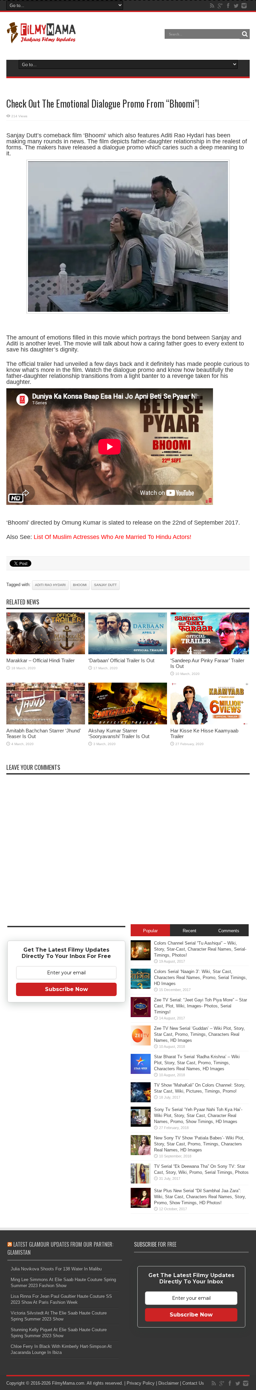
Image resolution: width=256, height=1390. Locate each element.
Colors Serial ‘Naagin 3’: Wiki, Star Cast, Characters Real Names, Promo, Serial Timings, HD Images (200, 977)
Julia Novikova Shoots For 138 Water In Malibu (56, 1268)
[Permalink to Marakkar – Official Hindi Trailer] (45, 652)
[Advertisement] (66, 1112)
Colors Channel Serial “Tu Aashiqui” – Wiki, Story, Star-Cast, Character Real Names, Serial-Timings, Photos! (200, 949)
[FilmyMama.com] (41, 39)
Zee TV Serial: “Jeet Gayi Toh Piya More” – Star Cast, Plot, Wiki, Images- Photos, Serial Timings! (200, 1005)
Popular (150, 930)
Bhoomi (80, 585)
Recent (189, 930)
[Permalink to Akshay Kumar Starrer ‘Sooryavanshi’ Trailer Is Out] (127, 722)
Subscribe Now (66, 989)
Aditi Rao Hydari (50, 585)
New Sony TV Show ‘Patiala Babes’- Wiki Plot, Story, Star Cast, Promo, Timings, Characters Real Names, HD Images (199, 1143)
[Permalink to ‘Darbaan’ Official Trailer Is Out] (127, 652)
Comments (228, 930)
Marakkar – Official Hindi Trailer (40, 660)
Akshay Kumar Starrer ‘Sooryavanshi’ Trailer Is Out (118, 733)
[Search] (245, 34)
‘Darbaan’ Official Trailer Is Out (121, 660)
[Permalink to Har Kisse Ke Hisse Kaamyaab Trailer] (209, 722)
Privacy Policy (141, 1383)
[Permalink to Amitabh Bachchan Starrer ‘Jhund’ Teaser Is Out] (45, 722)
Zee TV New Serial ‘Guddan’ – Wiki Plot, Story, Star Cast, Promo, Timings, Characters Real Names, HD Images (199, 1034)
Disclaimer (168, 1383)
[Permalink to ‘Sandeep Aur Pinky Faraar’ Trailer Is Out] (209, 652)
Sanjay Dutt (105, 585)
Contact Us (193, 1383)
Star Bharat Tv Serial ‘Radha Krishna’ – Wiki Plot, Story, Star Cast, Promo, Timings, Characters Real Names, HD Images (197, 1062)
